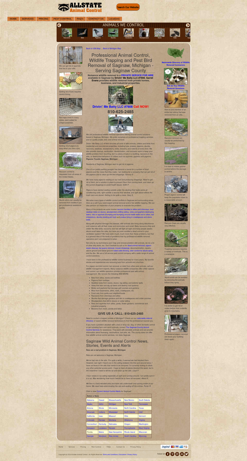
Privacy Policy (135, 447)
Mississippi (113, 412)
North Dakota (129, 412)
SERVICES (28, 19)
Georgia (90, 436)
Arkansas (91, 412)
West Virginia (144, 428)
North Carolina (130, 408)
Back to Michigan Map (112, 48)
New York (128, 404)
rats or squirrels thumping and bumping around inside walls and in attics (121, 214)
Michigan (112, 404)
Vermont (142, 416)
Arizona (90, 408)
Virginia (142, 420)
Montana (112, 420)
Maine (101, 432)
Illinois (101, 408)
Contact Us (120, 447)
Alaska (89, 404)
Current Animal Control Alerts (109, 391)
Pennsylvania (129, 428)
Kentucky (102, 424)
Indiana (102, 412)
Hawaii (101, 400)
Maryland (102, 436)
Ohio (126, 416)
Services (72, 447)
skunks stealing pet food (106, 217)
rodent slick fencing (121, 250)
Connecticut (92, 424)
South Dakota (144, 400)
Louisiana (103, 428)
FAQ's (80, 19)
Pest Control (96, 447)
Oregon (127, 424)
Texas (141, 408)
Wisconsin (143, 432)
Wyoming (142, 436)
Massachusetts (115, 400)
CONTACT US (96, 19)
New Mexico (129, 400)
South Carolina (130, 436)
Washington (143, 424)
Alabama (90, 400)
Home (61, 447)
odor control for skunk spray (141, 250)
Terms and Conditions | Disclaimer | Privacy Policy (120, 455)
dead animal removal (136, 245)
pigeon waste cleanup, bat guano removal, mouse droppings (118, 246)
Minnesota (113, 408)
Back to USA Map (93, 48)
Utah (141, 412)
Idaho (101, 404)
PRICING (43, 19)
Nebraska (113, 424)
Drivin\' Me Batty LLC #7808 (112, 106)
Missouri (112, 416)
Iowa (101, 416)
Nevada (112, 428)
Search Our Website (128, 7)
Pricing (83, 447)
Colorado (90, 420)
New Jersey (113, 436)
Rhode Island (129, 432)
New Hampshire (115, 432)
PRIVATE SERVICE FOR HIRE (137, 75)
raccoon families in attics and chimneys (133, 209)
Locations (114, 19)
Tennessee (143, 404)
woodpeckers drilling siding (118, 212)
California (91, 416)
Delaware (91, 428)
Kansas (102, 420)
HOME (13, 19)
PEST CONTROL (63, 19)
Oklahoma (128, 420)
